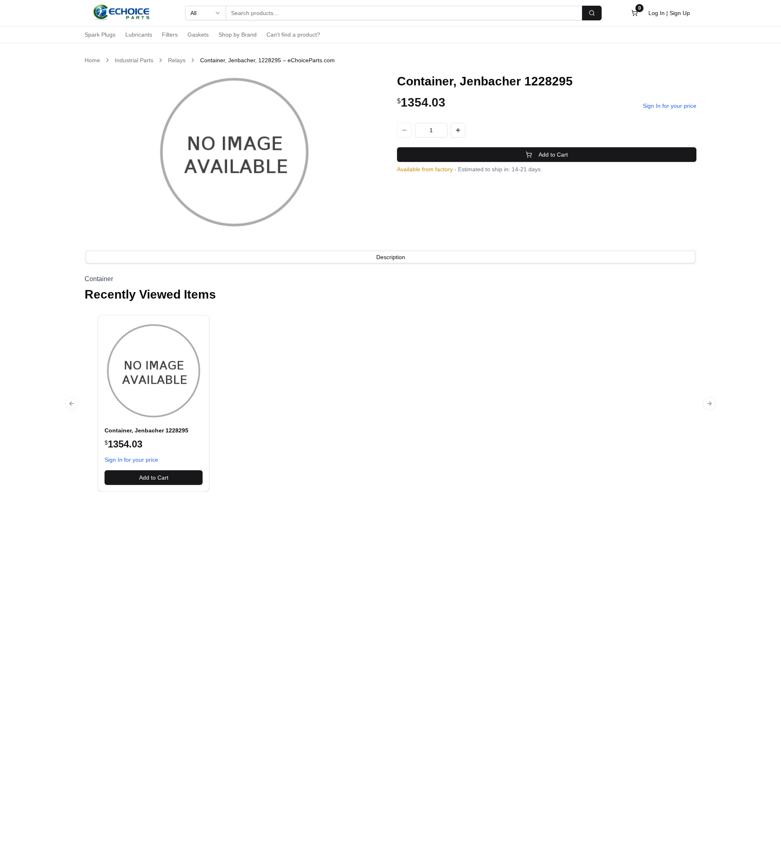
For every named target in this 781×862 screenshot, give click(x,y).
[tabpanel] (390, 279)
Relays (176, 60)
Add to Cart (553, 154)
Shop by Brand (237, 34)
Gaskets (198, 34)
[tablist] (390, 257)
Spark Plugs (100, 34)
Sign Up (680, 13)
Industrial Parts (134, 60)
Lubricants (138, 34)
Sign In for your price (669, 106)
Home (92, 60)
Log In (656, 13)
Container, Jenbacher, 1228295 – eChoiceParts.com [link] (267, 60)
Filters (170, 34)
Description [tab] (390, 257)
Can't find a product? (293, 34)
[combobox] (205, 13)
